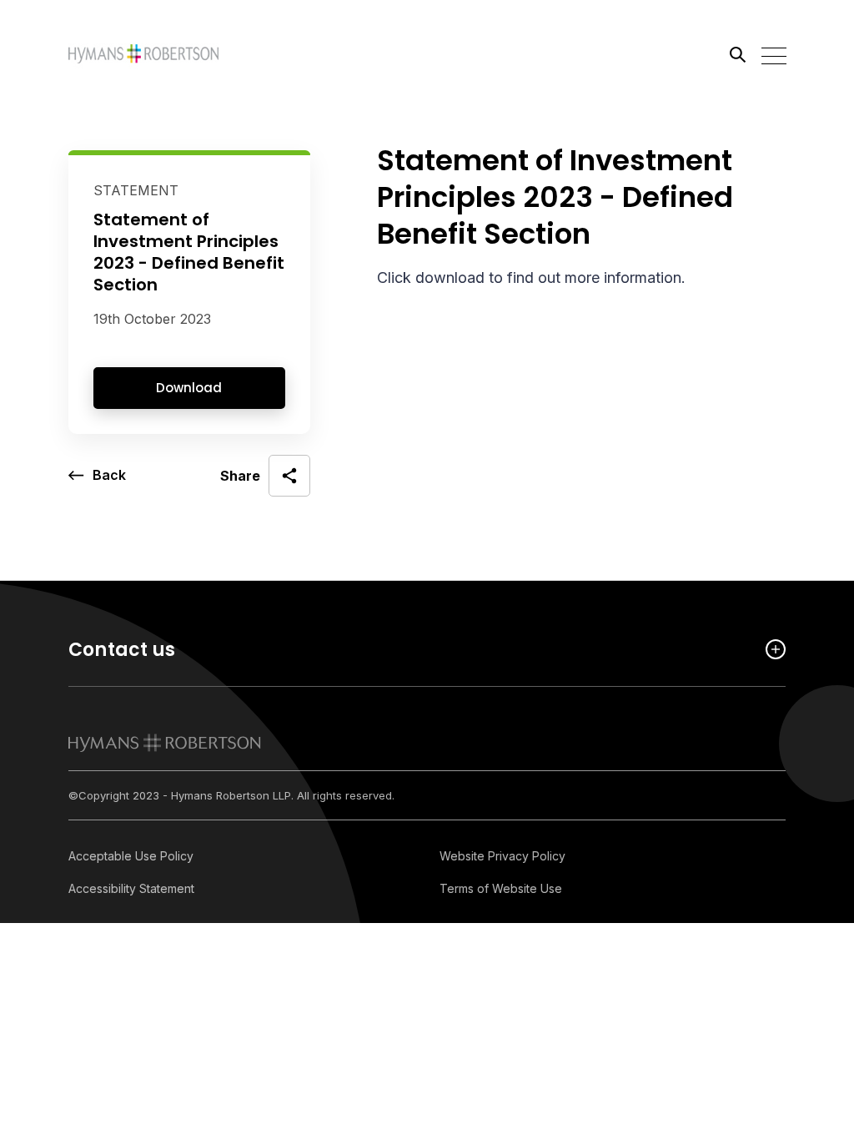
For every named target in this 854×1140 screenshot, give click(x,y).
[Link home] (143, 54)
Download (189, 387)
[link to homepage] (164, 743)
